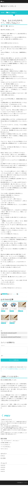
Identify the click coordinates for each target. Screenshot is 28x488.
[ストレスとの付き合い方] (13, 306)
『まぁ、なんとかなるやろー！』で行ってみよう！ (10, 440)
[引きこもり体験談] (13, 319)
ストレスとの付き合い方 (5, 444)
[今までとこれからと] (5, 319)
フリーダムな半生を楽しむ (5, 446)
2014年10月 (3, 467)
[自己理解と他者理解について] (5, 306)
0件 (7, 26)
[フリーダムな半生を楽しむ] (22, 306)
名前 (2, 355)
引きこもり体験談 (13, 321)
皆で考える (3, 455)
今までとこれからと (4, 321)
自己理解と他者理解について (6, 442)
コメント (14, 294)
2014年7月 (3, 471)
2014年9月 (3, 469)
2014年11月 (3, 465)
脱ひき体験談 (3, 458)
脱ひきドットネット (9, 6)
